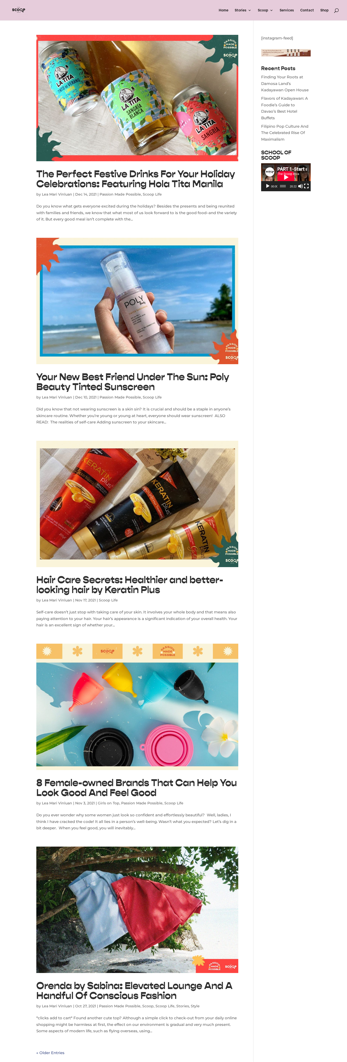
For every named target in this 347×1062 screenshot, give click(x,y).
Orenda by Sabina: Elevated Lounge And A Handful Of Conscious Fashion (134, 990)
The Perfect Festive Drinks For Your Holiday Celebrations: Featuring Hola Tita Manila (135, 179)
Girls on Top (108, 803)
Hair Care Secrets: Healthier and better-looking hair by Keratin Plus (129, 584)
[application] (286, 177)
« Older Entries (50, 1052)
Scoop (263, 10)
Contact (307, 10)
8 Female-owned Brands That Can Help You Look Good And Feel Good (136, 787)
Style (195, 1006)
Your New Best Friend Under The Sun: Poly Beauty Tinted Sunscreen (132, 382)
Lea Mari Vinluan (57, 194)
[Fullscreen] (306, 186)
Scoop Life (152, 194)
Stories (240, 10)
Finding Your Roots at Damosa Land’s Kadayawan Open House (285, 83)
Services (287, 10)
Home (223, 10)
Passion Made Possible (120, 194)
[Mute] (300, 186)
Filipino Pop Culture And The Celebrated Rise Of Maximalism (284, 133)
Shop (324, 10)
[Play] (267, 186)
